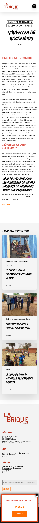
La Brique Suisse (9, 439)
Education (9, 261)
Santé (28, 25)
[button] (34, 6)
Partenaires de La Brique (12, 443)
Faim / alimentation (20, 21)
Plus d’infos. (6, 204)
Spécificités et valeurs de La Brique (16, 441)
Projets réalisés (8, 454)
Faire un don (7, 473)
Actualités (6, 456)
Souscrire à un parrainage (12, 466)
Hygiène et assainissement (15, 319)
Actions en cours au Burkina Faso (15, 453)
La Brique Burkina (9, 438)
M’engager (6, 469)
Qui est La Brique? (9, 436)
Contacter (6, 471)
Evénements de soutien (11, 468)
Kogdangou (15, 25)
